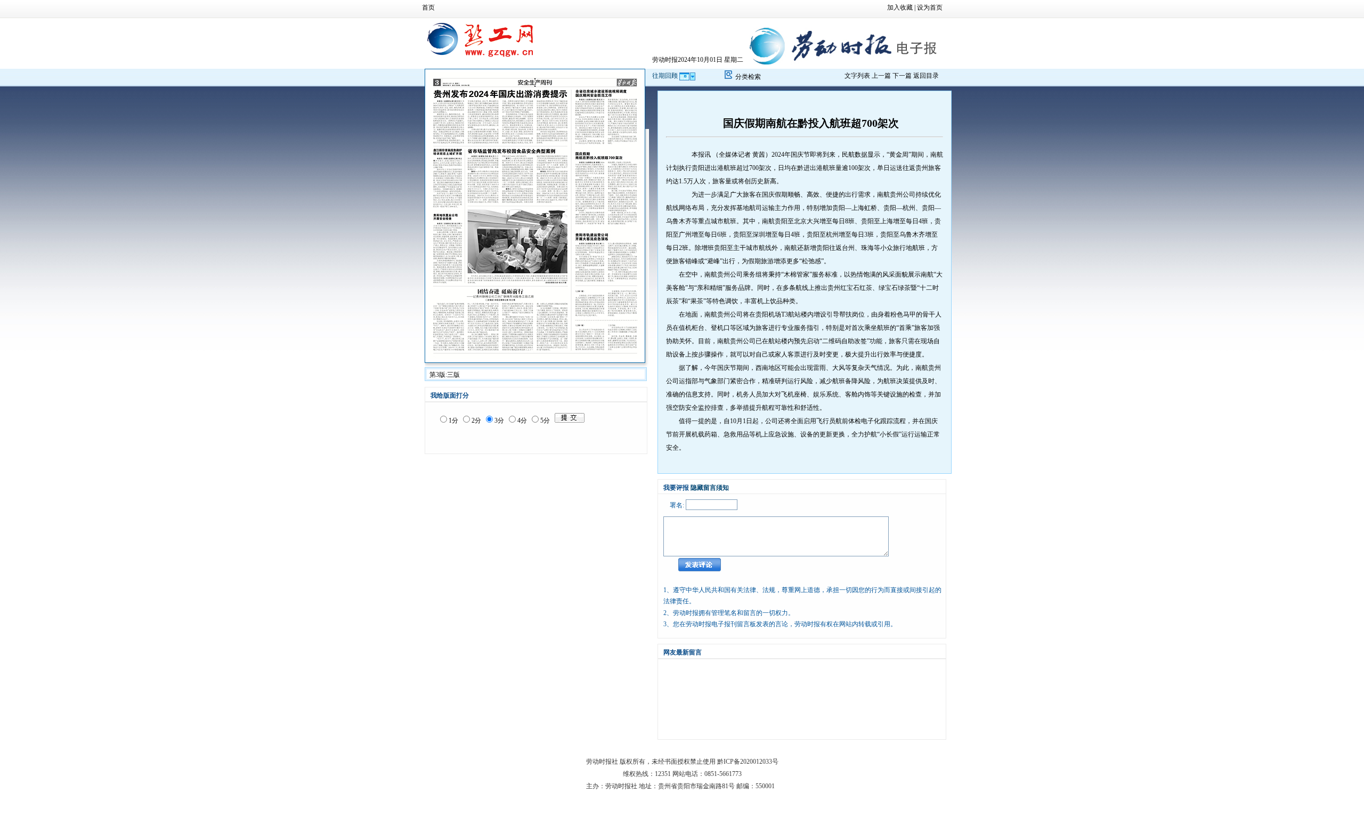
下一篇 (902, 75)
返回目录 (926, 75)
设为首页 (930, 7)
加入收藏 (900, 7)
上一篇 (881, 75)
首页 (428, 7)
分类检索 (748, 76)
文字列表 (857, 75)
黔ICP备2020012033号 (747, 761)
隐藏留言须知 (710, 487)
